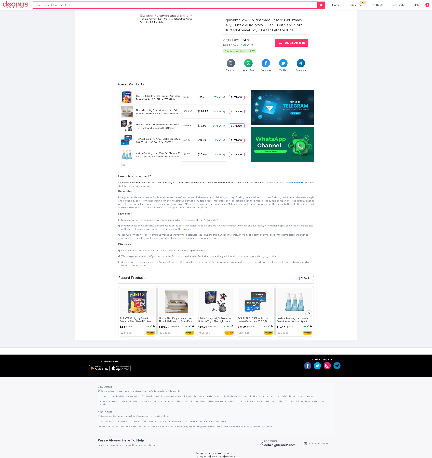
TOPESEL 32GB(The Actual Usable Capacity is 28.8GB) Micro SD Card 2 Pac (253, 321)
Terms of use (217, 456)
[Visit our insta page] (327, 366)
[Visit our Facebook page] (308, 366)
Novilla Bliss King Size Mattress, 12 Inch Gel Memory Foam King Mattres (176, 321)
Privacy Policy (203, 456)
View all (306, 278)
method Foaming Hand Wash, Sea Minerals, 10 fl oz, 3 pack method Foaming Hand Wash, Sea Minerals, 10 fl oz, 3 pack (158, 155)
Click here (298, 182)
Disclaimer (230, 456)
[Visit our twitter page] (317, 366)
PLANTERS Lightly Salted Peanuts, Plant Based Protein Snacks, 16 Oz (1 (136, 321)
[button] (308, 313)
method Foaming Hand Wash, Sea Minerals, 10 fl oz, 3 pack (292, 320)
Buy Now (236, 97)
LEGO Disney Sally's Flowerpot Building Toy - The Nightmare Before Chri (215, 321)
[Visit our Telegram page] (337, 366)
